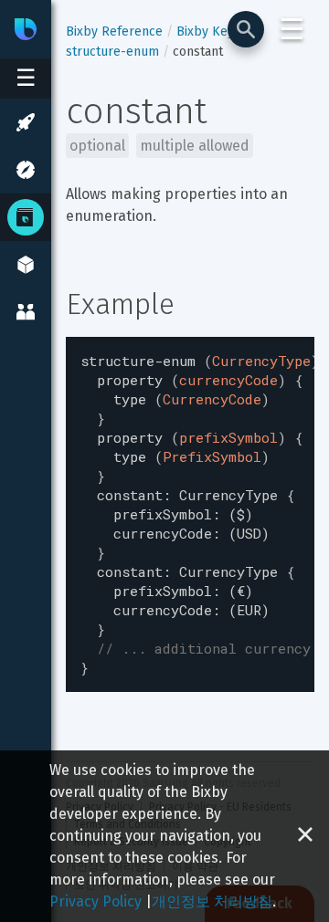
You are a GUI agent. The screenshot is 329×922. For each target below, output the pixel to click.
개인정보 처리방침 (212, 901)
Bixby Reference (114, 31)
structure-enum (112, 51)
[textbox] (190, 514)
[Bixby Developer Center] (25, 29)
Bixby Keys (208, 31)
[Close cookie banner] (305, 836)
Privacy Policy (95, 901)
